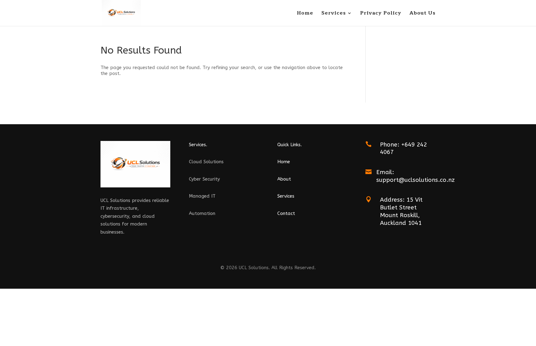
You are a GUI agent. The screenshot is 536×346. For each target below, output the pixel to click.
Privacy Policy (380, 14)
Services (333, 14)
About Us (422, 14)
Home (305, 14)
